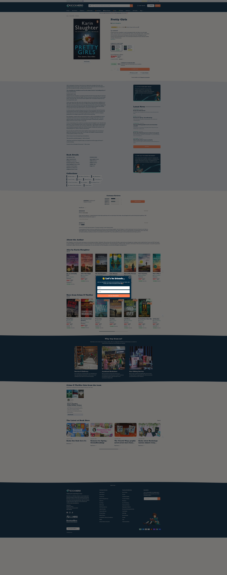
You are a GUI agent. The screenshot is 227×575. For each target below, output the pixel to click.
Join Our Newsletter (113, 295)
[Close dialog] (130, 277)
